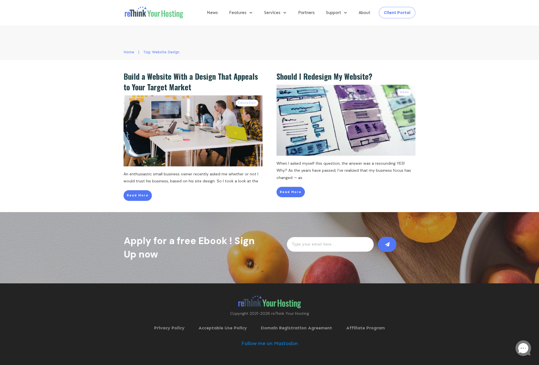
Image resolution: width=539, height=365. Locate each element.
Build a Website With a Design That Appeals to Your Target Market (191, 82)
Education (247, 103)
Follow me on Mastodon (269, 343)
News (404, 92)
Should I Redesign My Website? (324, 76)
